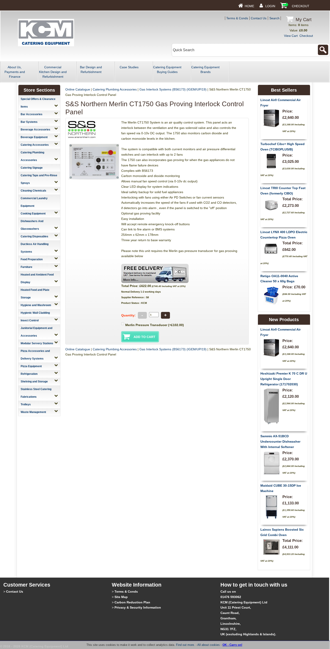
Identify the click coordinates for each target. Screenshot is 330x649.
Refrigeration (29, 373)
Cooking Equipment (33, 213)
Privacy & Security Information (137, 607)
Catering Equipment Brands (205, 69)
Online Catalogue (77, 89)
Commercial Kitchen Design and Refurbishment (53, 71)
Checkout (300, 6)
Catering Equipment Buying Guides (167, 69)
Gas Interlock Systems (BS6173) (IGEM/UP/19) (173, 89)
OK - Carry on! (232, 645)
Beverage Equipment (34, 137)
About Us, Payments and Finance (14, 71)
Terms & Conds (237, 18)
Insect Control (30, 320)
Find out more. (185, 645)
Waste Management (33, 412)
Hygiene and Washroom (36, 305)
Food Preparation (32, 259)
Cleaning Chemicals (33, 190)
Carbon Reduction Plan (132, 602)
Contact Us (258, 18)
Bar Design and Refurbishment (91, 69)
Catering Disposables (34, 236)
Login (270, 6)
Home (249, 6)
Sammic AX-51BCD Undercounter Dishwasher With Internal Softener (280, 441)
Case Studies (129, 67)
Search (274, 18)
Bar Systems (29, 122)
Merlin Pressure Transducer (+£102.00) (154, 325)
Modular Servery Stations (37, 343)
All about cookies (208, 645)
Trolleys (26, 404)
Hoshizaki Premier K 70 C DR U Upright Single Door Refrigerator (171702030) (283, 379)
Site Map (121, 597)
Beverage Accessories (35, 129)
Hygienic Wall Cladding (35, 312)
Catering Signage (32, 167)
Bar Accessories (31, 114)
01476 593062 (230, 597)
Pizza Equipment (31, 366)
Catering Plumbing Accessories (115, 89)
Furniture (26, 267)
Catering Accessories (35, 144)
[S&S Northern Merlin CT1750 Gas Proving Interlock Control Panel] (94, 180)
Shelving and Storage (34, 381)
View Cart (291, 36)
